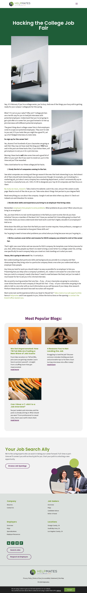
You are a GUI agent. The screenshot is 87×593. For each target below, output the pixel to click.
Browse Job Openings (17, 466)
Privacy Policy (27, 578)
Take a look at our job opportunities (67, 293)
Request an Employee (19, 557)
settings (59, 591)
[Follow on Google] (21, 543)
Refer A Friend (52, 514)
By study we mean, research (15, 189)
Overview (51, 505)
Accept (69, 590)
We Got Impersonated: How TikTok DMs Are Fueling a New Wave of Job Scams (24, 351)
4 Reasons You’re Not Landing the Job (57, 349)
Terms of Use (37, 578)
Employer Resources (13, 534)
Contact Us (10, 508)
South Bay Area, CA (54, 528)
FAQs (49, 508)
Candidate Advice (53, 511)
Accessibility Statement (49, 578)
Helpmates (14, 295)
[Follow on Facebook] (13, 543)
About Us (10, 505)
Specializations (12, 531)
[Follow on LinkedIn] (8, 543)
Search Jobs (15, 550)
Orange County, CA (54, 525)
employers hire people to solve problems (29, 208)
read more (15, 369)
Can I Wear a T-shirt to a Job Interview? (23, 405)
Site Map (61, 578)
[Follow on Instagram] (17, 543)
